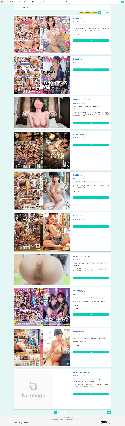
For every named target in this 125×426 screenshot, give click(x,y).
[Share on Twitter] (106, 422)
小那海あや (77, 308)
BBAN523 (77, 134)
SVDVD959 (77, 291)
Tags (69, 2)
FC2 (91, 106)
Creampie (88, 25)
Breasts (75, 181)
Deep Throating (77, 381)
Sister (102, 297)
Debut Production (95, 263)
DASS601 (77, 175)
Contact (106, 423)
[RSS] (102, 422)
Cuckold (80, 181)
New (20, 2)
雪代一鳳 (76, 34)
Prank (99, 338)
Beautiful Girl (76, 25)
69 (74, 297)
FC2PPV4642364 (80, 372)
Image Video (93, 338)
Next (109, 412)
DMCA (102, 423)
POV (102, 106)
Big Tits (82, 25)
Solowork (103, 25)
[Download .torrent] (91, 40)
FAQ (110, 423)
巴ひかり (76, 191)
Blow (78, 297)
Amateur (108, 12)
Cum (82, 297)
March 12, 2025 (77, 21)
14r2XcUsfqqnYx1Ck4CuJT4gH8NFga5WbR (26, 423)
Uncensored (76, 108)
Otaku (98, 25)
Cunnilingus (86, 297)
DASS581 (77, 216)
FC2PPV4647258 (80, 256)
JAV (103, 12)
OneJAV (6, 2)
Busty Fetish (86, 338)
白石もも (76, 305)
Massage (95, 181)
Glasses (93, 25)
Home (13, 2)
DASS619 (77, 18)
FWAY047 (77, 332)
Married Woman (96, 106)
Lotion (90, 181)
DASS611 (77, 59)
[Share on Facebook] (104, 422)
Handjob (97, 297)
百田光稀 (76, 346)
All (99, 12)
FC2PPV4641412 (80, 100)
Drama (85, 181)
